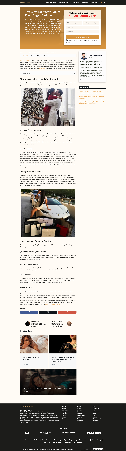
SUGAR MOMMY (93, 2)
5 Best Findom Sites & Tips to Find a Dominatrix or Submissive (63, 359)
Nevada (79, 419)
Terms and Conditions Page (73, 442)
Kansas (79, 412)
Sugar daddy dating (25, 60)
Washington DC (97, 419)
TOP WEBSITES (74, 2)
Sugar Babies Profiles (32, 440)
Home (21, 52)
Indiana (79, 410)
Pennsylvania (96, 412)
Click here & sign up (82, 37)
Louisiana (80, 413)
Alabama (64, 406)
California (65, 410)
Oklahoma (96, 408)
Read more (25, 364)
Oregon (95, 410)
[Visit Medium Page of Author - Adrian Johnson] (80, 80)
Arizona (64, 408)
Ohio (94, 406)
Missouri (79, 417)
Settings (86, 449)
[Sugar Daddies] (25, 2)
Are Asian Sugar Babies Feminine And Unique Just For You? (48, 388)
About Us (47, 442)
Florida (64, 415)
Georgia (64, 419)
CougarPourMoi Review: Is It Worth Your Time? (91, 100)
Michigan (64, 412)
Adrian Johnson (26, 56)
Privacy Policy (96, 440)
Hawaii (79, 408)
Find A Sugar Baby (60, 440)
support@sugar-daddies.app (49, 420)
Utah (94, 415)
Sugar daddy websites (82, 440)
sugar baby (42, 68)
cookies (31, 449)
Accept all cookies (98, 449)
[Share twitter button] (48, 312)
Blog (70, 440)
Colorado (64, 413)
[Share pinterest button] (67, 312)
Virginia (95, 417)
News (26, 52)
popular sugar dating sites (52, 304)
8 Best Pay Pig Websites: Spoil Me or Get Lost (91, 91)
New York (80, 420)
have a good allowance (39, 293)
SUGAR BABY (84, 2)
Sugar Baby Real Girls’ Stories (32, 358)
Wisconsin (95, 420)
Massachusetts (81, 415)
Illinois (79, 406)
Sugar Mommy (46, 440)
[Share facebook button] (29, 312)
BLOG (100, 2)
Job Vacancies (57, 442)
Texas (94, 413)
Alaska (64, 417)
